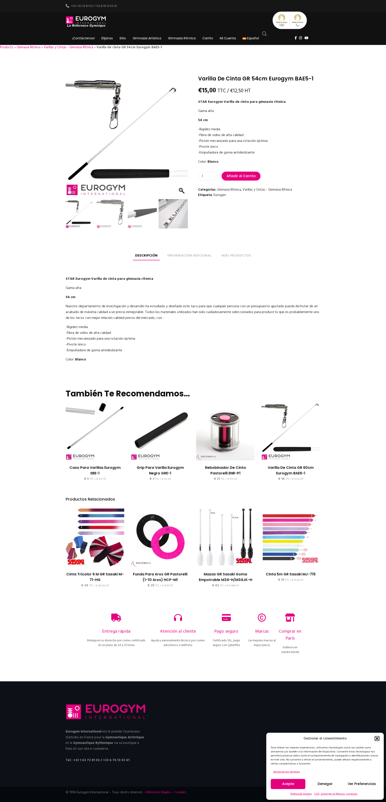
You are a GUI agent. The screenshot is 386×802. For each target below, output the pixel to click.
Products (6, 47)
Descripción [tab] (146, 256)
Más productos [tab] (236, 256)
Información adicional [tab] (189, 256)
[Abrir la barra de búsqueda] (264, 34)
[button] (377, 738)
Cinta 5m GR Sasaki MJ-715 (291, 574)
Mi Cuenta (228, 38)
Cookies (180, 792)
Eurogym (220, 195)
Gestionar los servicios (286, 772)
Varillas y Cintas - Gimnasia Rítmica (68, 47)
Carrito (207, 38)
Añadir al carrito (241, 176)
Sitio (123, 38)
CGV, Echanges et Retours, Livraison (335, 794)
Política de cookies (301, 794)
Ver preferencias (362, 783)
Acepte (288, 783)
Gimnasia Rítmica (182, 38)
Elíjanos (107, 38)
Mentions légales (158, 792)
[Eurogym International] (86, 22)
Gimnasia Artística (147, 38)
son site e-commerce (93, 748)
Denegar (325, 783)
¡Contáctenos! (83, 38)
